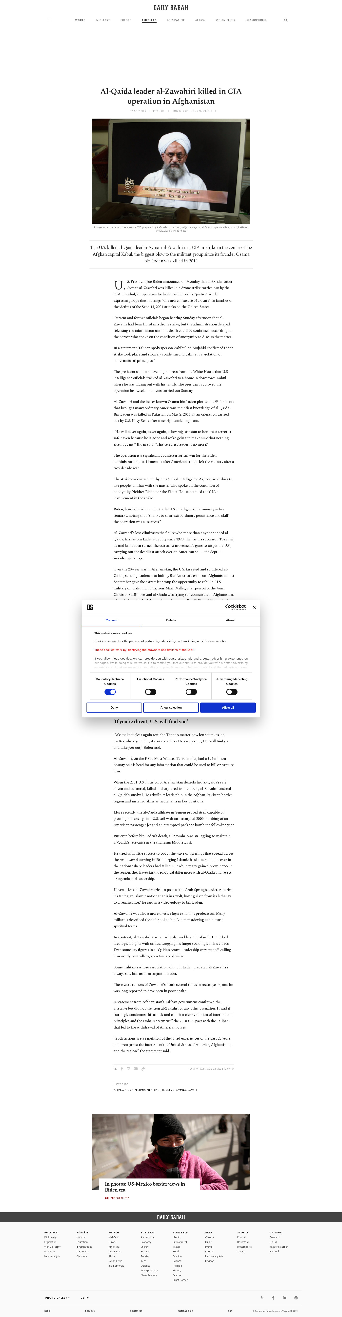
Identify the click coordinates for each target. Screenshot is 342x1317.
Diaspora (82, 1256)
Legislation (50, 1242)
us (129, 1089)
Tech (143, 1261)
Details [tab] (171, 620)
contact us (185, 1311)
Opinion (276, 1232)
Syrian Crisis (225, 20)
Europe (126, 20)
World (80, 20)
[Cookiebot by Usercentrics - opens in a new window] (228, 607)
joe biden (167, 1089)
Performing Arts (214, 1256)
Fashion (177, 1256)
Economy (146, 1242)
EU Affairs (49, 1251)
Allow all (228, 707)
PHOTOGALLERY (120, 1198)
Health (176, 1237)
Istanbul (81, 1237)
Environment (180, 1242)
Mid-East (103, 20)
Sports (243, 1232)
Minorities (82, 1251)
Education (82, 1242)
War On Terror (52, 1246)
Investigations (84, 1246)
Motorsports (244, 1246)
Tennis (241, 1251)
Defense (145, 1265)
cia (155, 1089)
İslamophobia (116, 1265)
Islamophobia (256, 20)
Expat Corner (180, 1280)
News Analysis (52, 1256)
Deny (114, 707)
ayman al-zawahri (187, 1089)
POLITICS (51, 1232)
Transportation (149, 1270)
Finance (145, 1251)
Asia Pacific (176, 20)
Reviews (209, 1261)
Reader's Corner (279, 1246)
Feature (177, 1275)
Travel (176, 1246)
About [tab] (230, 620)
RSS (230, 1311)
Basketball (243, 1242)
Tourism (145, 1256)
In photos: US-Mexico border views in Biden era (145, 1187)
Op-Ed (273, 1242)
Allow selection (171, 707)
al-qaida (119, 1089)
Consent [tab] (112, 620)
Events (208, 1246)
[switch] (150, 692)
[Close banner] (254, 607)
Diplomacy (50, 1237)
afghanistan (142, 1089)
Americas (149, 20)
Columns (274, 1237)
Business (148, 1232)
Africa (200, 20)
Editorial (274, 1251)
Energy (144, 1246)
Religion (177, 1265)
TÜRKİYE (83, 1232)
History (177, 1270)
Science (177, 1261)
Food (176, 1251)
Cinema (209, 1237)
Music (208, 1242)
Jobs (47, 1311)
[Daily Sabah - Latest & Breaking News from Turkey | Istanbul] (171, 7)
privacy (90, 1311)
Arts (209, 1232)
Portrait (209, 1251)
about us (136, 1311)
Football (242, 1237)
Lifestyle (180, 1232)
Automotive (147, 1237)
